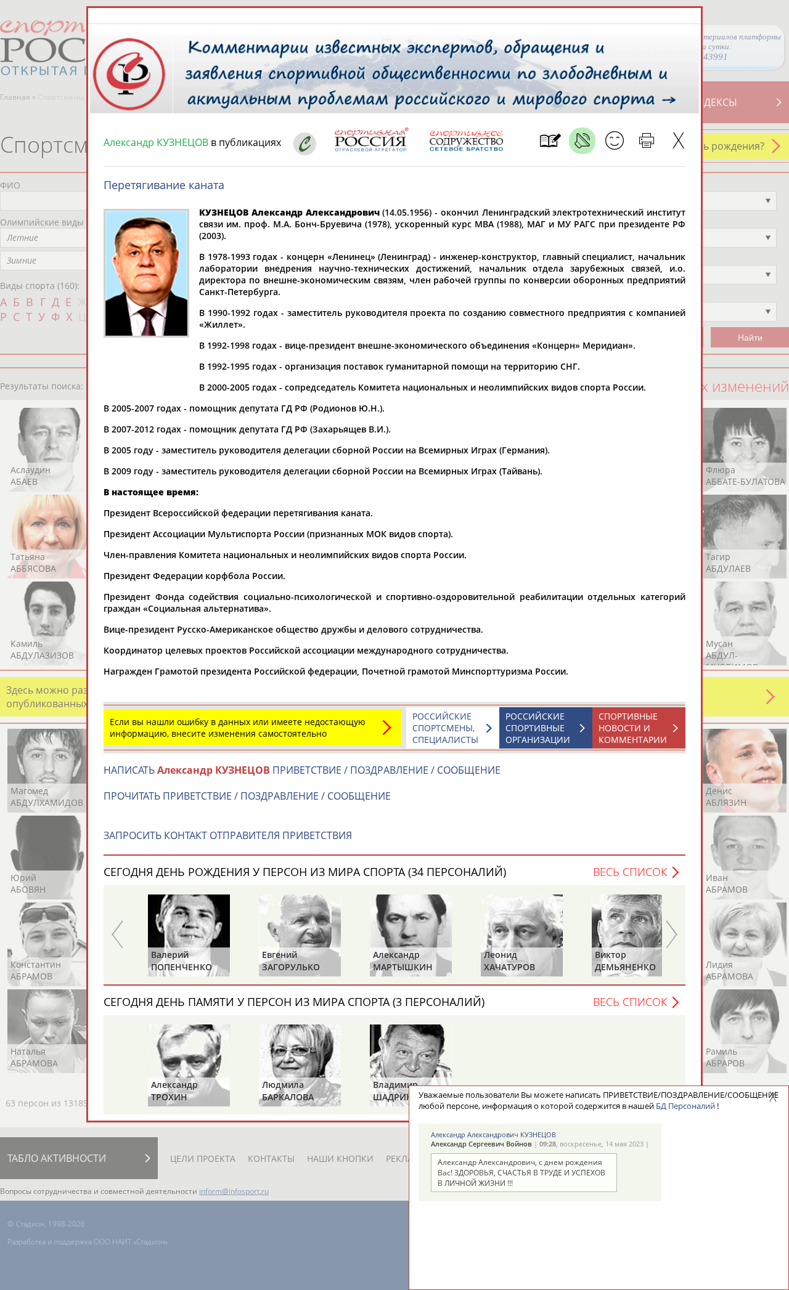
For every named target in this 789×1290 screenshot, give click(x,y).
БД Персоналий (685, 1105)
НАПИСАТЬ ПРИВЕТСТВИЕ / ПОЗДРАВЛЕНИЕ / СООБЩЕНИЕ (302, 770)
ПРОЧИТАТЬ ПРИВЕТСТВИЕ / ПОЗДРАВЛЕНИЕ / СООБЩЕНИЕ (247, 796)
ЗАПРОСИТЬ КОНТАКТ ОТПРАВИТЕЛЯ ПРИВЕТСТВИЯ (228, 835)
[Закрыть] (678, 141)
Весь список (630, 871)
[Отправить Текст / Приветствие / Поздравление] (614, 141)
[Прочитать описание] (582, 141)
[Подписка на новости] (550, 141)
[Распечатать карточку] (646, 141)
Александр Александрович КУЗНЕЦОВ (493, 1134)
